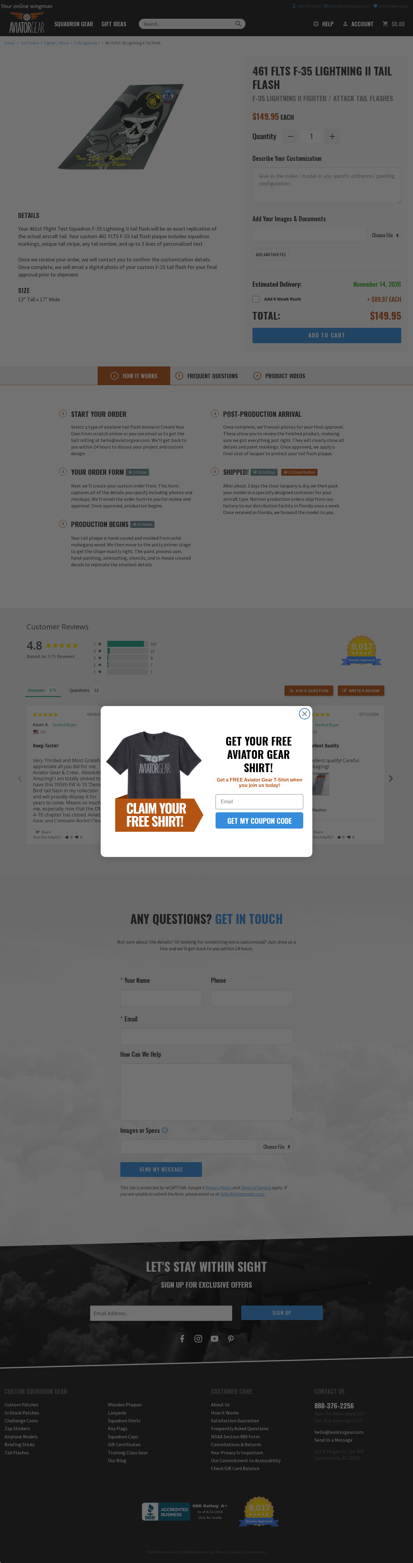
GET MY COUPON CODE (259, 820)
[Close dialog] (304, 713)
